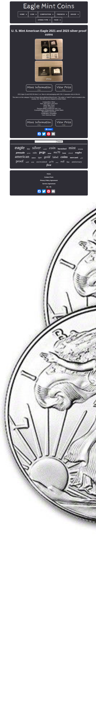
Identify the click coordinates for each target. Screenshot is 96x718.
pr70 (51, 162)
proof (19, 161)
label (55, 157)
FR (50, 187)
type (40, 157)
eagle (20, 147)
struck (70, 153)
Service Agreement (48, 184)
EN (47, 187)
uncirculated (41, 162)
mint (72, 148)
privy (57, 162)
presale (20, 152)
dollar (49, 153)
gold (47, 157)
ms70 (57, 152)
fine (68, 162)
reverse (80, 149)
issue (64, 153)
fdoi (28, 149)
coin (52, 148)
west (32, 162)
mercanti (74, 157)
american (22, 156)
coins (64, 157)
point (28, 153)
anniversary (77, 162)
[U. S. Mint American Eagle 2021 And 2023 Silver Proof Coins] (49, 49)
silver (36, 148)
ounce (34, 158)
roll (62, 161)
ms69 (27, 162)
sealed (45, 149)
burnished (62, 149)
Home (49, 174)
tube (35, 152)
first (48, 164)
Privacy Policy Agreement (49, 180)
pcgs (42, 152)
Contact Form (48, 177)
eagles (78, 152)
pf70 (81, 158)
